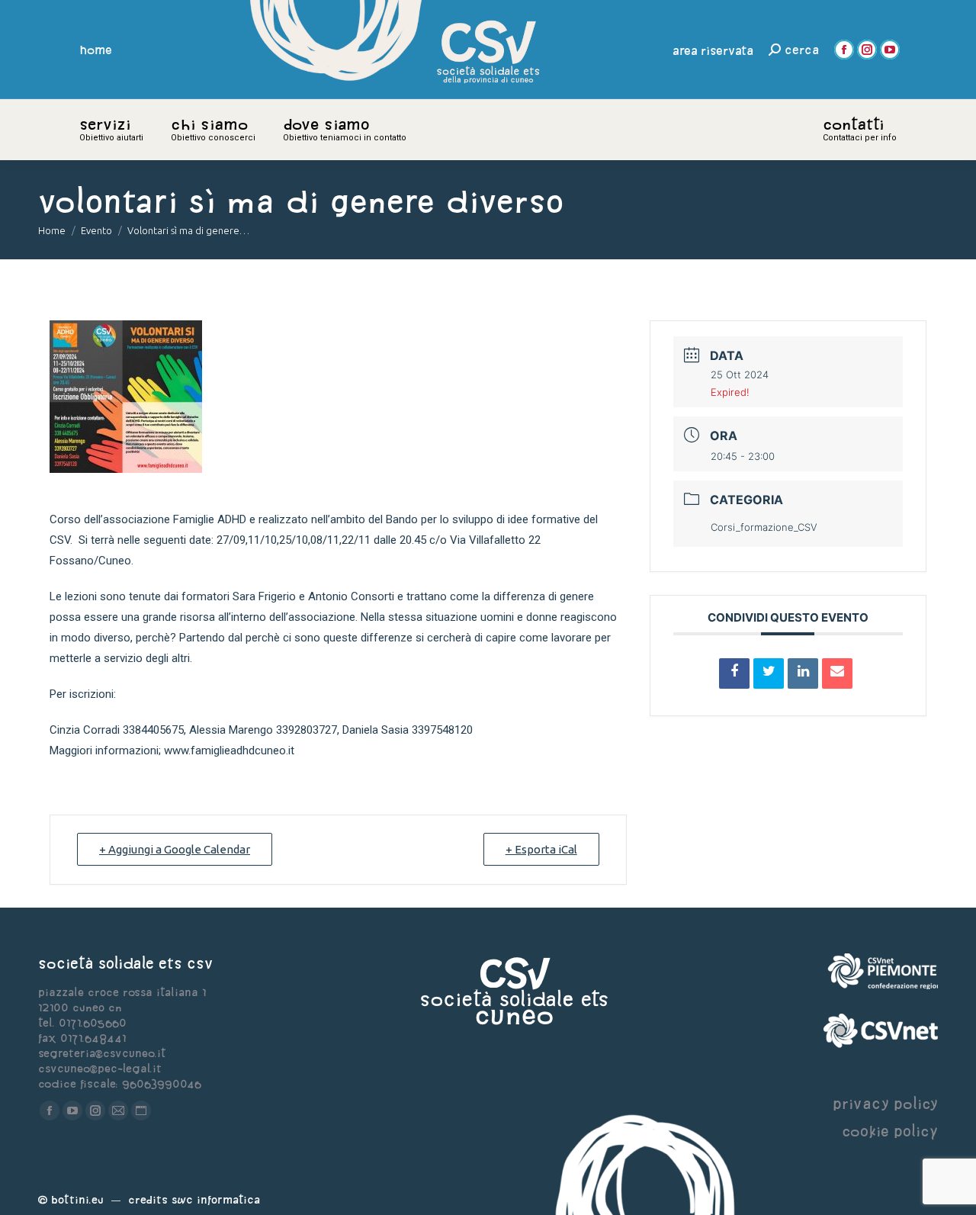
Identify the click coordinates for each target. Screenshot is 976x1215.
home (96, 49)
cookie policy (890, 1130)
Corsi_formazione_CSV (764, 527)
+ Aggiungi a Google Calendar (174, 849)
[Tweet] (768, 673)
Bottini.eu (77, 1199)
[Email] (837, 673)
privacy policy (885, 1103)
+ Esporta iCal (541, 849)
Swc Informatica (216, 1199)
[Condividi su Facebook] (734, 673)
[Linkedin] (803, 673)
